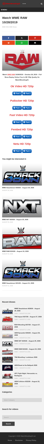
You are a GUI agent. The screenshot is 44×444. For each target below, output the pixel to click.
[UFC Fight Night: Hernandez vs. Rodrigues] (7, 376)
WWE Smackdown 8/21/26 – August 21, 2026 (18, 283)
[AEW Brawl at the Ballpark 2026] (7, 368)
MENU (5, 10)
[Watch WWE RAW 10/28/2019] (22, 174)
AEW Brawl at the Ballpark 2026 (25, 365)
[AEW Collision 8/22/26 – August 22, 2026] (7, 384)
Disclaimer (19, 440)
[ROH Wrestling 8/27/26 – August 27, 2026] (7, 327)
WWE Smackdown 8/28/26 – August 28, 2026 (18, 188)
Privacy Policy (31, 440)
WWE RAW (5, 27)
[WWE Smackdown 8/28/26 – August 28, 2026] (7, 311)
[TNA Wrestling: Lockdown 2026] (7, 360)
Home (10, 440)
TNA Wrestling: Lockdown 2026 (25, 357)
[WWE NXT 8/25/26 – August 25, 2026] (7, 343)
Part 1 (18, 93)
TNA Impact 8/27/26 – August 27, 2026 (28, 317)
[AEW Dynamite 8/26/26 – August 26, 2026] (7, 335)
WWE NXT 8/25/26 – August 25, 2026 (15, 219)
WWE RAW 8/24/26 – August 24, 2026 (15, 251)
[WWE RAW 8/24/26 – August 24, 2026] (7, 352)
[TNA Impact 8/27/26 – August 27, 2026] (7, 319)
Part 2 (28, 93)
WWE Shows (13, 27)
